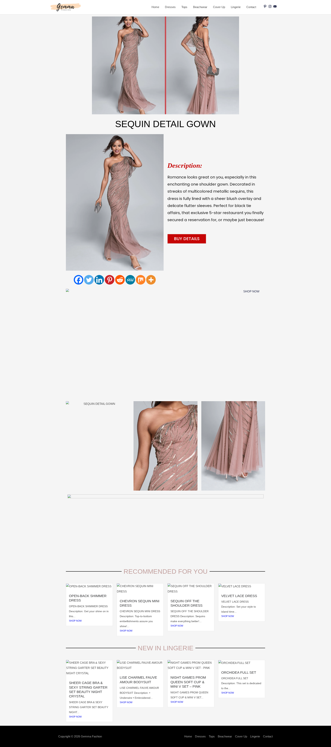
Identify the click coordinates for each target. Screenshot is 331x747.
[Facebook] (78, 280)
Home (155, 7)
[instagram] (270, 6)
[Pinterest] (109, 280)
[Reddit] (120, 280)
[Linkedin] (99, 280)
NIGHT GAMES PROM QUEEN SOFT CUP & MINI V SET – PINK (188, 682)
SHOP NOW (75, 620)
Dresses (170, 7)
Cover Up (219, 7)
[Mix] (140, 280)
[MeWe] (130, 280)
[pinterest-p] (265, 6)
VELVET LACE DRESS (239, 596)
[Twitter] (89, 280)
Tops (184, 7)
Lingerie (236, 7)
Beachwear (200, 7)
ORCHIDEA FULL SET (238, 672)
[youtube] (275, 6)
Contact (251, 7)
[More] (151, 280)
